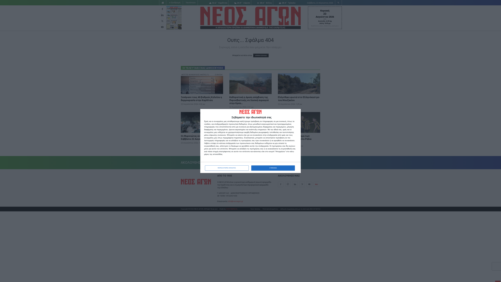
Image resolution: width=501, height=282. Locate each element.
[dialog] (250, 141)
